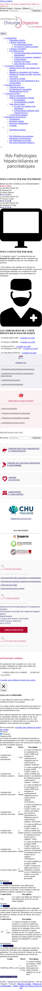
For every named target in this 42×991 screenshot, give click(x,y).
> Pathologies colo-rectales (10, 380)
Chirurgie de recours (16, 87)
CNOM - (16, 986)
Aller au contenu (6, 1)
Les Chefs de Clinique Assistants (26, 47)
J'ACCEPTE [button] (5, 675)
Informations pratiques (17, 130)
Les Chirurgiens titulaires (23, 44)
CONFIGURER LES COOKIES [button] (14, 672)
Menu (3, 33)
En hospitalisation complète (24, 102)
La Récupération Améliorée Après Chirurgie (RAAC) (26, 112)
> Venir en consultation (9, 408)
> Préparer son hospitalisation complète (15, 418)
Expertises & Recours (13, 85)
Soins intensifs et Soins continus (26, 64)
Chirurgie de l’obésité (17, 79)
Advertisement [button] (5, 943)
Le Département (11, 38)
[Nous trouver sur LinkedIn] (0, 649)
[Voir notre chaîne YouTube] (2, 649)
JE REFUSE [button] (35, 672)
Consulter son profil (27, 338)
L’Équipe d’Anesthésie (17, 49)
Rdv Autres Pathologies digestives (21, 143)
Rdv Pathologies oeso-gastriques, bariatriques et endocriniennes (21, 137)
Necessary (6, 734)
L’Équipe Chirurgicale (17, 42)
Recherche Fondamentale (18, 123)
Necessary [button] (4, 732)
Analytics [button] (3, 904)
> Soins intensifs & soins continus (12, 588)
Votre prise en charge (17, 104)
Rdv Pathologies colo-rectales (20, 140)
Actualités (13, 125)
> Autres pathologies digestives (12, 384)
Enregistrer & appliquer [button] (8, 977)
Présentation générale (17, 40)
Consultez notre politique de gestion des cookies (17, 680)
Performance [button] (4, 881)
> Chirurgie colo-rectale (8, 585)
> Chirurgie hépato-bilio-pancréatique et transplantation (20, 578)
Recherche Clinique (16, 121)
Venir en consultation (17, 96)
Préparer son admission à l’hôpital (21, 98)
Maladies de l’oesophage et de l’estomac (24, 72)
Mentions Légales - (24, 984)
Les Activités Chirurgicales (14, 66)
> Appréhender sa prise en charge (13, 423)
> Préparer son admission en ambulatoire (15, 413)
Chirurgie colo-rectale (22, 62)
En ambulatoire (19, 100)
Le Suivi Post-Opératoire (18, 115)
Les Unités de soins (16, 51)
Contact (7, 128)
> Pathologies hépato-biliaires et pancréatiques (17, 369)
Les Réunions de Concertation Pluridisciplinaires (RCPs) (20, 90)
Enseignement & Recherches (15, 117)
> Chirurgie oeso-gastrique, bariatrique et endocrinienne (20, 581)
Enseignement (14, 119)
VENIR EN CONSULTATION (13, 630)
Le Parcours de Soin (12, 94)
